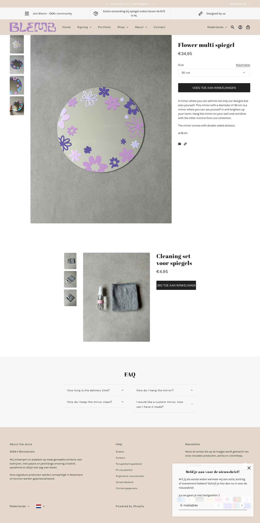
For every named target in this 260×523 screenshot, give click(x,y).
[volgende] (153, 4)
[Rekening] (240, 27)
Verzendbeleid (124, 482)
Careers (120, 457)
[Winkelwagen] (248, 27)
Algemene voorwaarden (130, 476)
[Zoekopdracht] (232, 27)
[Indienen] (242, 505)
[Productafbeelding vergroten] (101, 129)
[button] (185, 144)
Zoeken (120, 451)
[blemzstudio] (33, 27)
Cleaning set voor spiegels (174, 259)
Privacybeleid (124, 470)
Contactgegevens (126, 488)
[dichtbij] (249, 468)
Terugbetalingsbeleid (129, 463)
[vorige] (106, 4)
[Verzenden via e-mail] (180, 144)
